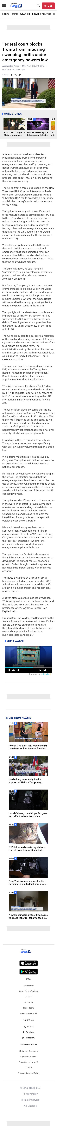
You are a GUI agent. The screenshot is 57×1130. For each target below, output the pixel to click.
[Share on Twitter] (15, 75)
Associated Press (10, 66)
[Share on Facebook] (11, 75)
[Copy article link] (19, 75)
